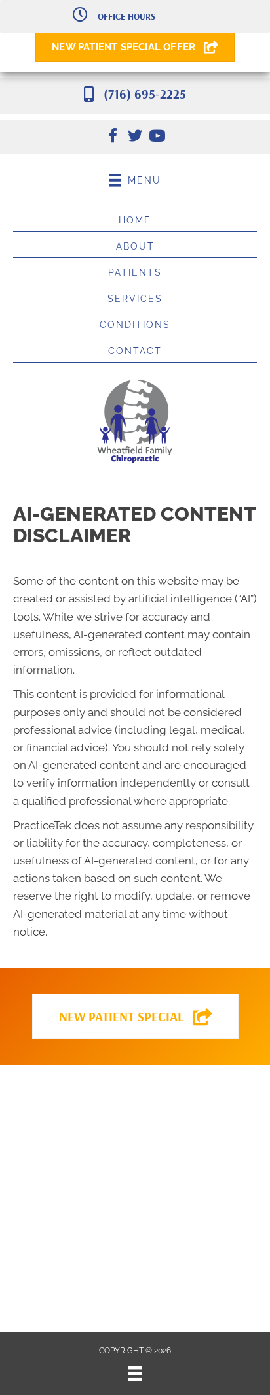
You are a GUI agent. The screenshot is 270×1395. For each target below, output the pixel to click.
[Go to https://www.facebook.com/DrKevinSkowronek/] (113, 138)
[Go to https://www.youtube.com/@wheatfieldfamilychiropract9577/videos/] (157, 138)
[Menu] (135, 1373)
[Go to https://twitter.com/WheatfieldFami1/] (135, 138)
